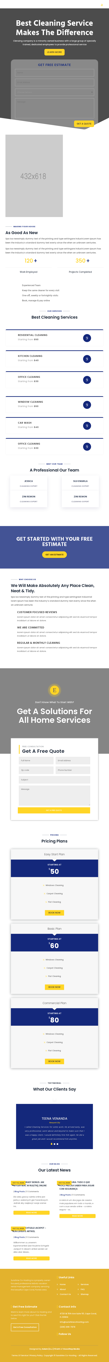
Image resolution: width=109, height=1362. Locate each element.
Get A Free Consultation (25, 1327)
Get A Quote (84, 123)
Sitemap (85, 1294)
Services (85, 1284)
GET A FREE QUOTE (54, 810)
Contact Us (65, 1294)
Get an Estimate (54, 554)
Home (63, 1284)
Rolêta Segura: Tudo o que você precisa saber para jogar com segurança (76, 1186)
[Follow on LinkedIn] (64, 1340)
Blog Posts (19, 1191)
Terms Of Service (20, 1355)
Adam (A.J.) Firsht (51, 1349)
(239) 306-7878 (67, 1327)
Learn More (54, 52)
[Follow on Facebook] (59, 1340)
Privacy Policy (36, 1355)
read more (31, 1212)
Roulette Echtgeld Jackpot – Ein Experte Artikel (29, 1229)
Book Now (54, 912)
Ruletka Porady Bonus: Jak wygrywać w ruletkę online (30, 1184)
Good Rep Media (71, 1349)
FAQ (83, 1289)
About (63, 1289)
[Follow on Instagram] (70, 1340)
